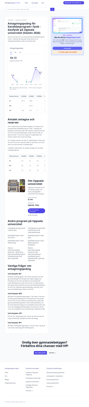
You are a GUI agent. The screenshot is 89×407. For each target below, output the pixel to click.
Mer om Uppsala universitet (36, 210)
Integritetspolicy (10, 383)
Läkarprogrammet (53, 383)
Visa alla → (29, 391)
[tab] (11, 52)
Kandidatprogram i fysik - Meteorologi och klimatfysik (36, 243)
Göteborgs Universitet (33, 378)
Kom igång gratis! (40, 353)
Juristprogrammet (52, 379)
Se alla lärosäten (32, 215)
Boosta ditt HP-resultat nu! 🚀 (74, 3)
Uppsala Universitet (32, 382)
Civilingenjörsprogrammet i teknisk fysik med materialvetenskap (36, 230)
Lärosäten (10, 20)
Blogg (7, 379)
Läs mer (52, 353)
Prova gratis (67, 48)
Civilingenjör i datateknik (55, 376)
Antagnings (12, 3)
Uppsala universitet (21, 20)
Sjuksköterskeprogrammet (55, 373)
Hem (6, 373)
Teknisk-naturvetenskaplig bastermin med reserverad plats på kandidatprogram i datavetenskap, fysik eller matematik (36, 254)
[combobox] (30, 9)
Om (6, 376)
